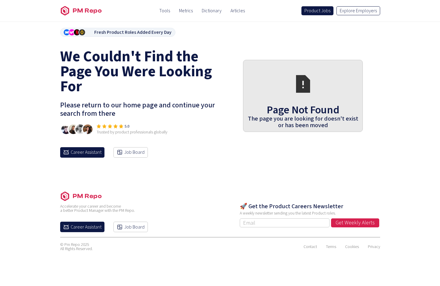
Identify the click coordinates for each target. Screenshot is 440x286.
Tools (164, 10)
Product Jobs (317, 10)
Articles (237, 10)
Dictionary (211, 10)
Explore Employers (358, 10)
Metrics (186, 10)
